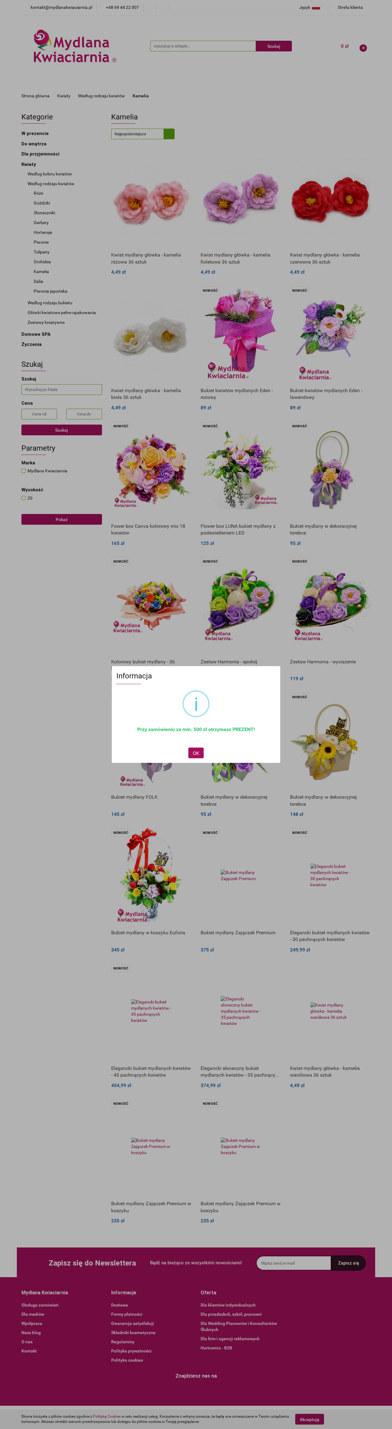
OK (196, 753)
